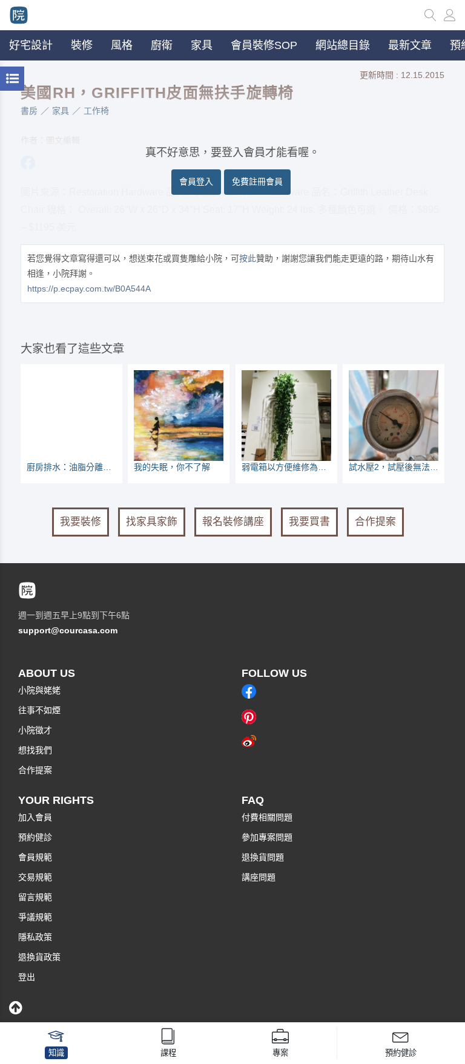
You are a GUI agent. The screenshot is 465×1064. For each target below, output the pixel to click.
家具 (60, 111)
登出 (26, 977)
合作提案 (375, 521)
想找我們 (35, 750)
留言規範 (35, 897)
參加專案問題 (267, 837)
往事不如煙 (39, 710)
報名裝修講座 (233, 521)
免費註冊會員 (257, 181)
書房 (29, 111)
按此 (247, 258)
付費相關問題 (267, 817)
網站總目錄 (342, 45)
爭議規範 (35, 917)
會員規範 (35, 857)
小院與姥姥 (39, 690)
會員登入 (196, 181)
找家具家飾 (151, 521)
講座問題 (258, 877)
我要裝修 (80, 521)
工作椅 (96, 111)
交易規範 (35, 877)
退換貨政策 (39, 957)
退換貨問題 (263, 857)
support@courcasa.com (67, 630)
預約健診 (35, 837)
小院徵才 (35, 730)
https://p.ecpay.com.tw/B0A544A (89, 288)
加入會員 (35, 817)
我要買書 (309, 521)
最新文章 (410, 45)
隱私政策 (35, 937)
